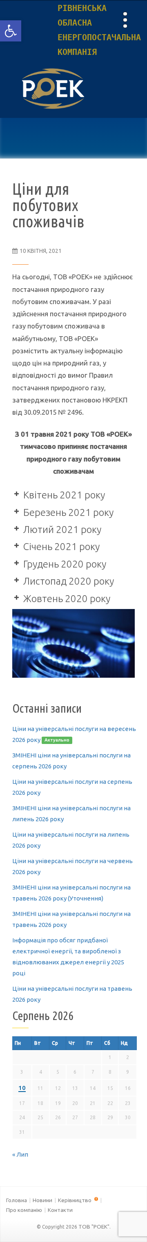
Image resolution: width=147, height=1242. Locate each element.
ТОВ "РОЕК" (93, 1226)
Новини (42, 1200)
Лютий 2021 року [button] (62, 529)
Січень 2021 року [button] (61, 546)
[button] (10, 30)
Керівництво (75, 1200)
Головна (16, 1200)
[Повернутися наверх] (126, 1221)
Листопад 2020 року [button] (68, 581)
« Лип (20, 1154)
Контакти (60, 1210)
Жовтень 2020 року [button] (66, 598)
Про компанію (24, 1210)
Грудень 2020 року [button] (64, 564)
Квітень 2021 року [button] (64, 494)
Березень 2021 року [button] (68, 512)
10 (22, 1087)
